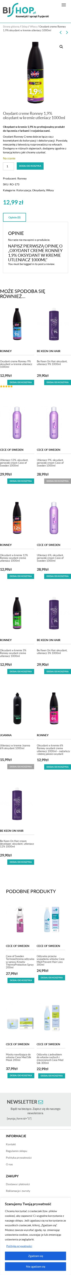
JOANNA (6, 735)
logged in (29, 264)
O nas (9, 1164)
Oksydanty (38, 190)
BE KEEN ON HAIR (48, 351)
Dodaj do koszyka (30, 166)
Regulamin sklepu (16, 1151)
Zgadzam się (35, 1256)
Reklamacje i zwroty (18, 1190)
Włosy (33, 26)
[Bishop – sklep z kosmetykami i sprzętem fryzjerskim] (26, 10)
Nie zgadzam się (35, 1266)
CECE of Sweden (11, 449)
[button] (61, 46)
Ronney (22, 178)
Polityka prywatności (19, 1246)
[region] (35, 1236)
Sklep (24, 26)
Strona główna (11, 26)
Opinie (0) (14, 217)
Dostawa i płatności (18, 1184)
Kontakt (11, 1144)
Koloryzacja (23, 190)
